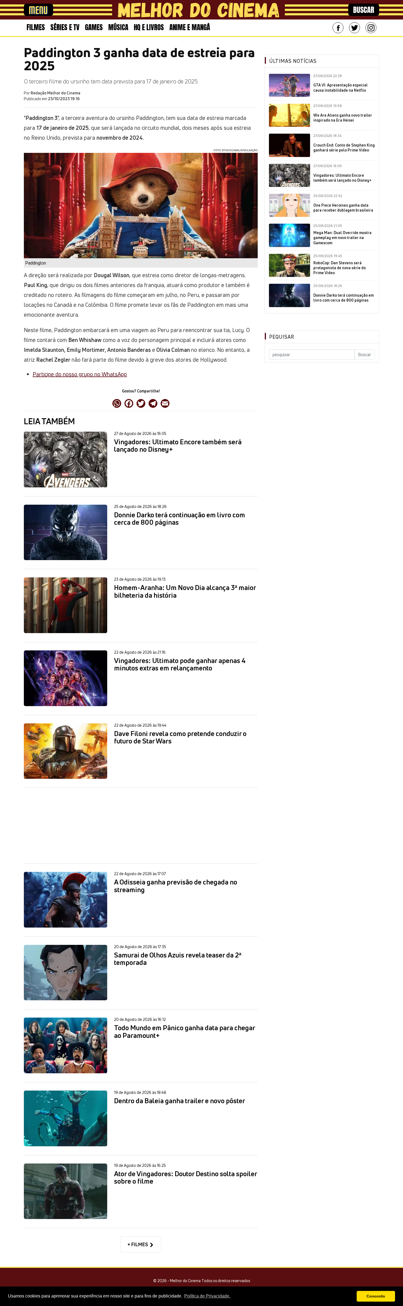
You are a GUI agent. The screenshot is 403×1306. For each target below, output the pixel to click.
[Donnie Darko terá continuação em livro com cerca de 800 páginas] (65, 532)
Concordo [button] (376, 1296)
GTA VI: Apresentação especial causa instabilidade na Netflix (340, 87)
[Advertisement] (141, 825)
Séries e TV (65, 27)
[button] (351, 1296)
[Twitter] (354, 27)
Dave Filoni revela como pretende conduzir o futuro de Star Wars (180, 737)
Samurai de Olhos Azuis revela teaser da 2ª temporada (177, 959)
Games (94, 27)
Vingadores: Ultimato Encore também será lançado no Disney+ (178, 445)
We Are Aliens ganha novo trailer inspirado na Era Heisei (342, 118)
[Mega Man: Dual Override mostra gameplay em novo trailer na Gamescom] (289, 235)
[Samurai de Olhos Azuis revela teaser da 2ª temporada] (65, 973)
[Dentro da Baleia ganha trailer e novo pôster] (65, 1118)
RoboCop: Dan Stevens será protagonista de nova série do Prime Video (339, 267)
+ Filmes (138, 1244)
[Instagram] (370, 27)
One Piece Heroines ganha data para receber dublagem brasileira (343, 208)
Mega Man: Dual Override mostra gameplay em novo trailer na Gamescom (342, 237)
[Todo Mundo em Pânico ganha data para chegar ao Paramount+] (65, 1045)
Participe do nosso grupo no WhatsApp (80, 374)
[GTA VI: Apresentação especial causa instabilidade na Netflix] (289, 85)
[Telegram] (153, 403)
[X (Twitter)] (141, 403)
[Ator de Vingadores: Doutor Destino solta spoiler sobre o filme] (65, 1191)
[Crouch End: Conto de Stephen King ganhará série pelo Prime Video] (289, 145)
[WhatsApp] (116, 403)
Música (118, 27)
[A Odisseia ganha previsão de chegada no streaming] (65, 900)
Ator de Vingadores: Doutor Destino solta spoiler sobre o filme (185, 1177)
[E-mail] (165, 403)
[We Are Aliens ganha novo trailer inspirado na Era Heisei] (289, 115)
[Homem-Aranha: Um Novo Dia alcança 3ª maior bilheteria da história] (65, 605)
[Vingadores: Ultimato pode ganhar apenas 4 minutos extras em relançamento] (65, 678)
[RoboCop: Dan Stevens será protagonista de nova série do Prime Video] (289, 265)
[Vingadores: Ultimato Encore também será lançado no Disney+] (65, 459)
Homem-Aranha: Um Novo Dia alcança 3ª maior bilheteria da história (185, 591)
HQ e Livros (149, 27)
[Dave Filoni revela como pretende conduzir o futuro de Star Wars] (65, 751)
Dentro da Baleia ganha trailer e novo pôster (179, 1101)
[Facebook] (338, 27)
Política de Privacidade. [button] (207, 1296)
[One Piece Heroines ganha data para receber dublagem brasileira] (289, 205)
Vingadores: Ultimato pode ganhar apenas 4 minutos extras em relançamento (180, 664)
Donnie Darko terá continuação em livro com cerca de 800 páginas (179, 518)
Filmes (36, 27)
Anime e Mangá (189, 27)
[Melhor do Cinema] (198, 9)
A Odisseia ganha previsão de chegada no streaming (175, 886)
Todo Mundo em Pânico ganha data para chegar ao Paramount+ (184, 1031)
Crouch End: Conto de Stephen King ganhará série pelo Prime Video (344, 148)
